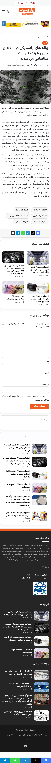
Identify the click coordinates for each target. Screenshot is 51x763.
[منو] (3, 13)
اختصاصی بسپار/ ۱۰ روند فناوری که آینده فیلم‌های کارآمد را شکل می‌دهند (39, 270)
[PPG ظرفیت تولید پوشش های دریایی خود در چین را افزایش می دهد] (41, 675)
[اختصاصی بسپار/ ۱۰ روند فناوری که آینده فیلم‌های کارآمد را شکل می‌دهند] (38, 258)
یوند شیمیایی (21, 221)
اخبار (39, 37)
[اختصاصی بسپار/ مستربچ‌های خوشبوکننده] (13, 287)
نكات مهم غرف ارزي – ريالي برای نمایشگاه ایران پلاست (20, 685)
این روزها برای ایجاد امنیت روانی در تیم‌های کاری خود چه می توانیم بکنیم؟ (17, 515)
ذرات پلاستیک (39, 210)
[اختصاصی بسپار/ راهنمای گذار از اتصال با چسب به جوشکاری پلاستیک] (38, 287)
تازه (25, 436)
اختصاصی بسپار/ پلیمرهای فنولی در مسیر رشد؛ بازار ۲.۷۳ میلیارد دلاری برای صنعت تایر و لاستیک (14, 269)
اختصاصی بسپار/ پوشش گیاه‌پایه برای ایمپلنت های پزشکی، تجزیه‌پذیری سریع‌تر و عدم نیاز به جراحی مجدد (17, 501)
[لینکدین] (28, 233)
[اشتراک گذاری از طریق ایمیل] (13, 233)
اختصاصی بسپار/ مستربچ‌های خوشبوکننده (15, 297)
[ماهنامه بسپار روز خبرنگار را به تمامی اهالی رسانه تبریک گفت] (41, 715)
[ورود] (8, 13)
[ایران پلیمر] (25, 12)
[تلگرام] (18, 233)
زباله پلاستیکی (39, 216)
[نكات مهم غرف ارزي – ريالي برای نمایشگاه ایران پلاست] (41, 687)
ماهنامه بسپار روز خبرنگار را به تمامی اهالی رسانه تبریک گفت (18, 713)
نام (47, 361)
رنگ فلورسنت (21, 210)
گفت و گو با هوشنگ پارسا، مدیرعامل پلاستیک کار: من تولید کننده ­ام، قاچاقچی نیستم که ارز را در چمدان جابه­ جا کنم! (17, 700)
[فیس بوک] (38, 233)
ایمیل (46, 372)
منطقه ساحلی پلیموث (17, 216)
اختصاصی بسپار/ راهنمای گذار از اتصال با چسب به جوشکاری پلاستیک (39, 299)
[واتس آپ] (23, 233)
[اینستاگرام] (25, 746)
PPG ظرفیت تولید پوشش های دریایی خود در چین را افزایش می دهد (18, 673)
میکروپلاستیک (39, 221)
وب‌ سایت (45, 384)
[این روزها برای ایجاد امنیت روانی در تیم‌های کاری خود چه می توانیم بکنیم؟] (39, 516)
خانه (45, 37)
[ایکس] (33, 233)
